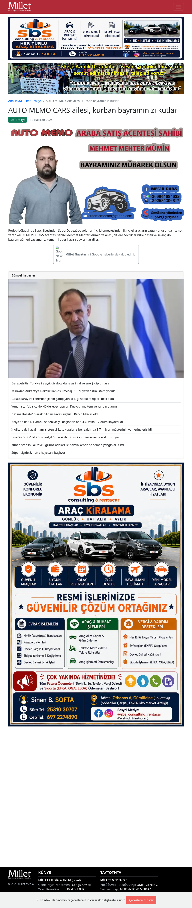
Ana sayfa (15, 101)
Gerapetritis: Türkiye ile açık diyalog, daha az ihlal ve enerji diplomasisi (60, 383)
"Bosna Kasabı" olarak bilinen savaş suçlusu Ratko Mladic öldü (55, 414)
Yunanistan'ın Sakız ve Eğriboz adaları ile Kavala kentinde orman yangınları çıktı (67, 445)
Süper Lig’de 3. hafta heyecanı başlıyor (38, 453)
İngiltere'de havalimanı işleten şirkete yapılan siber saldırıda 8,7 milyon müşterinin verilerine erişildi (81, 429)
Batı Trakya (34, 101)
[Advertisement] (96, 797)
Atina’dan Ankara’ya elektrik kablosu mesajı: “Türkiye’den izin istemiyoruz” (63, 391)
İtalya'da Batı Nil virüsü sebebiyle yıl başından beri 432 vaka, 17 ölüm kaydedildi (67, 422)
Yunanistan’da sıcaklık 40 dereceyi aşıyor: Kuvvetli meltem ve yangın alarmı (64, 406)
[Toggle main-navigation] (178, 7)
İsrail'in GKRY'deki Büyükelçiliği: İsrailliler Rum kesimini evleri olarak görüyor (65, 437)
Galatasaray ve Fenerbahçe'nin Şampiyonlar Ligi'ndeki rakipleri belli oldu (62, 399)
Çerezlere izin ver (141, 900)
